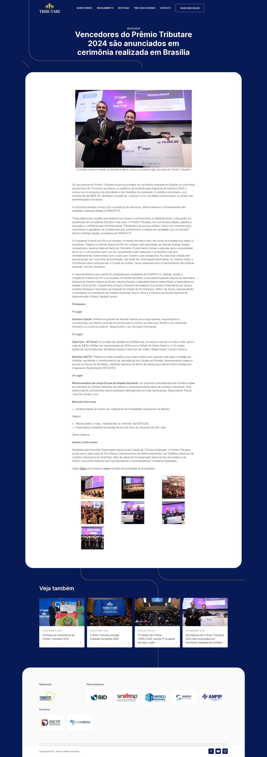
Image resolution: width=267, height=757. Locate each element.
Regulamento (105, 8)
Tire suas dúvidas (144, 8)
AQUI (83, 468)
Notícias (123, 8)
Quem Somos (84, 8)
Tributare (49, 8)
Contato (165, 8)
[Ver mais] (62, 622)
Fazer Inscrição (190, 8)
